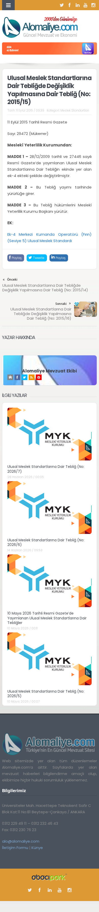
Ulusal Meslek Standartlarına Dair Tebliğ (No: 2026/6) (45, 542)
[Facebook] (69, 5)
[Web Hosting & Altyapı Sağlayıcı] (49, 877)
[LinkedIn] (77, 5)
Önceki (12, 279)
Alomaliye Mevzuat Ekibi (49, 371)
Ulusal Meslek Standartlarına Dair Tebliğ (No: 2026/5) (45, 693)
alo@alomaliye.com (20, 841)
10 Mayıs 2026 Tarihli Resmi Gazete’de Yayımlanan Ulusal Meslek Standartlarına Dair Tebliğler (47, 618)
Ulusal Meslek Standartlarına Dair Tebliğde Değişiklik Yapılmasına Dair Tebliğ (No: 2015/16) (40, 313)
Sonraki (61, 304)
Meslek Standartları (74, 110)
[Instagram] (93, 5)
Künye (37, 847)
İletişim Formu (15, 847)
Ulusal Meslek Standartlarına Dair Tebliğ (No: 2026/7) (45, 469)
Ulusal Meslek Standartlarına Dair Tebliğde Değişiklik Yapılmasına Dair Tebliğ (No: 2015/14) (45, 288)
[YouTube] (85, 5)
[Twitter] (61, 5)
